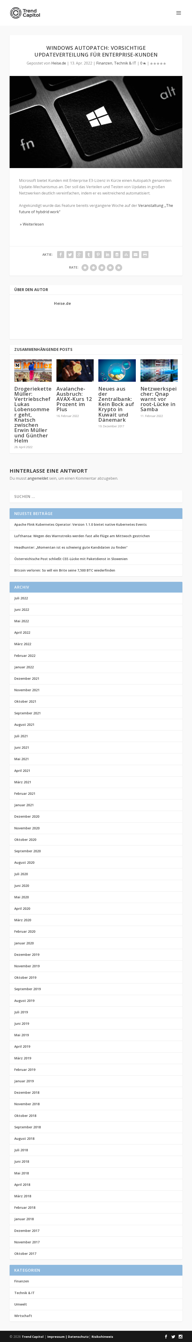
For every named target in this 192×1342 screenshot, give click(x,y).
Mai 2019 (21, 1035)
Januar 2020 (24, 943)
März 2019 (22, 1058)
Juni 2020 (21, 885)
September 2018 (27, 1127)
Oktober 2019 (25, 977)
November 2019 (27, 966)
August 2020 (24, 862)
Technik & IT (125, 63)
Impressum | (57, 1337)
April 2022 (22, 632)
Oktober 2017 (25, 1253)
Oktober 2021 (25, 701)
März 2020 (22, 920)
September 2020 (27, 851)
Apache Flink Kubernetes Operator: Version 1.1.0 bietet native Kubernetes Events (80, 524)
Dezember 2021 (26, 678)
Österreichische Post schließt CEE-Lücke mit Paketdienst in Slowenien (71, 559)
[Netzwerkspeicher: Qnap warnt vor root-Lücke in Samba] (159, 370)
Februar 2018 (24, 1207)
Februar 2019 (24, 1069)
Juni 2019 (21, 1023)
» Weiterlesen (31, 224)
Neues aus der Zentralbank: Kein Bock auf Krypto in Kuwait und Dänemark (116, 404)
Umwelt (20, 1304)
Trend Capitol (33, 1337)
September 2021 (27, 713)
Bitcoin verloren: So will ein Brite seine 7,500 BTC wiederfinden (64, 570)
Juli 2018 (21, 1150)
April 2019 (22, 1046)
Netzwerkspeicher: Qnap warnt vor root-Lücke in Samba (158, 399)
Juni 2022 (21, 609)
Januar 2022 (24, 667)
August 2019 (24, 1000)
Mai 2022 (21, 621)
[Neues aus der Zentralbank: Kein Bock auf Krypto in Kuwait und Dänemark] (117, 370)
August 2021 (24, 724)
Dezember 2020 (26, 816)
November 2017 (27, 1242)
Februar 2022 (24, 655)
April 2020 (22, 908)
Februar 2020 (24, 931)
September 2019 (27, 989)
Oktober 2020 (25, 839)
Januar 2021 (24, 805)
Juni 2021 (21, 747)
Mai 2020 (21, 897)
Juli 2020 (21, 874)
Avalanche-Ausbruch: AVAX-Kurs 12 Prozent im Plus (74, 399)
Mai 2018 (21, 1173)
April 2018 (22, 1184)
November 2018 (27, 1104)
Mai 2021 (21, 759)
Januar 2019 (24, 1081)
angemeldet (37, 478)
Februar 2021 (24, 793)
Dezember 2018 (26, 1092)
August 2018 (24, 1138)
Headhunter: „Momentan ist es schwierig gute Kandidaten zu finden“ (71, 547)
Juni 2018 (21, 1161)
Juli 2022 (21, 598)
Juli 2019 (21, 1012)
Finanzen (104, 63)
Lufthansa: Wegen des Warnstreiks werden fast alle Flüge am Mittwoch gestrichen (82, 536)
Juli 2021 (21, 736)
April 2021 (22, 770)
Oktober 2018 (25, 1115)
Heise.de (58, 63)
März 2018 (22, 1196)
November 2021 (27, 690)
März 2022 (22, 644)
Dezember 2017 (26, 1230)
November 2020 (27, 828)
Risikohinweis (102, 1337)
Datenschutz (78, 1337)
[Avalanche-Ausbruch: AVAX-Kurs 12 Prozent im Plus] (75, 370)
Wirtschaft (23, 1315)
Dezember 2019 (26, 954)
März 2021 (22, 782)
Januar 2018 (24, 1219)
